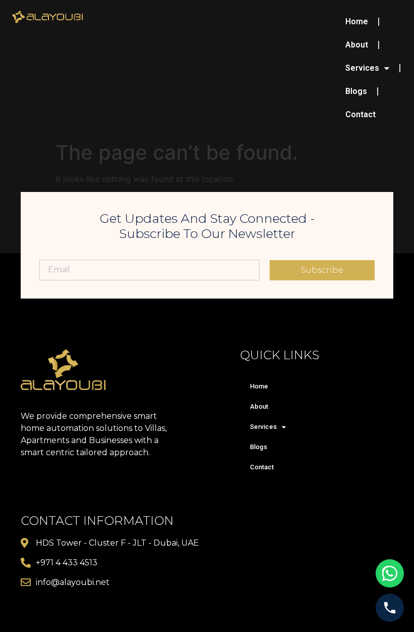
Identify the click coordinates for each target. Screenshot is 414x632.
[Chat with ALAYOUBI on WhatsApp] (390, 573)
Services (362, 68)
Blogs (356, 91)
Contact (360, 114)
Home (356, 21)
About (356, 45)
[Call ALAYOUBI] (390, 608)
